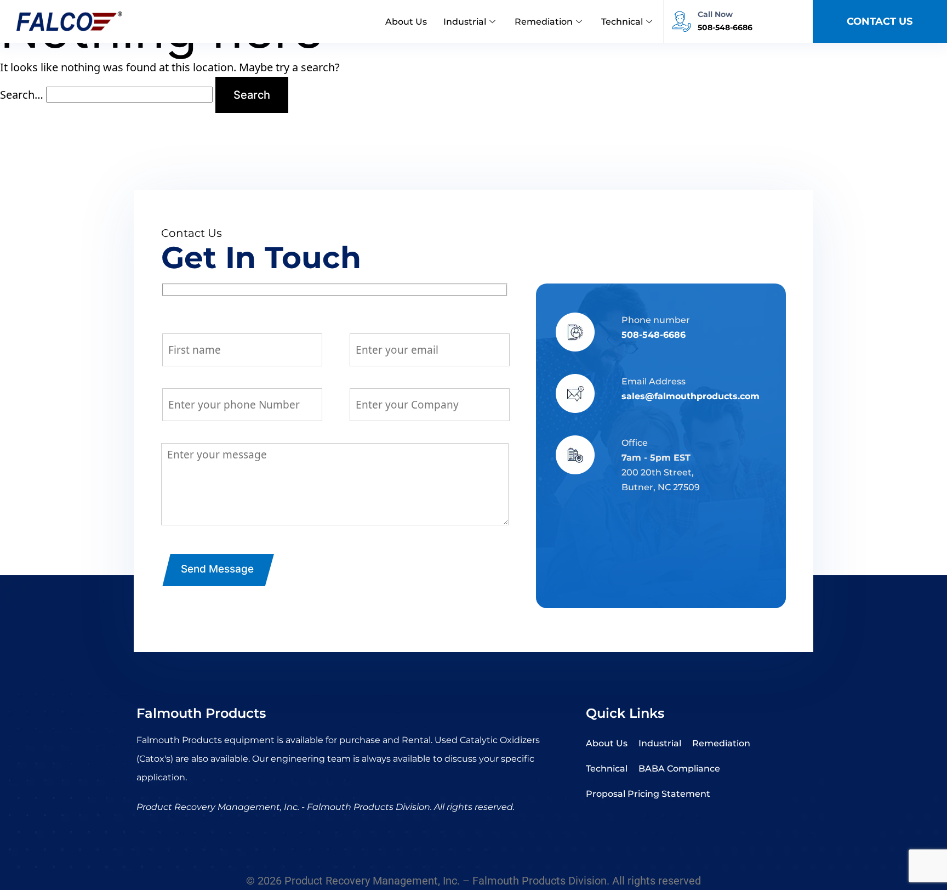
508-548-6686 (653, 335)
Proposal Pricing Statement (648, 794)
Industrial (464, 21)
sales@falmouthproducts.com (690, 396)
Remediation (544, 21)
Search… (21, 94)
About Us (406, 21)
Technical (622, 21)
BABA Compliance (679, 768)
